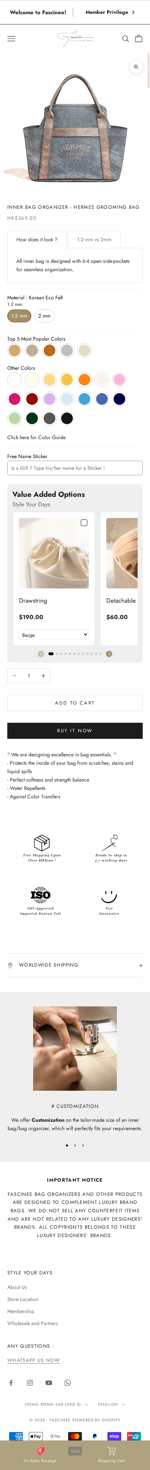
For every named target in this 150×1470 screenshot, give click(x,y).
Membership (20, 1311)
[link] (54, 553)
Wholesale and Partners (32, 1323)
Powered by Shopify (96, 1420)
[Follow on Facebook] (11, 1382)
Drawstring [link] (33, 600)
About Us (17, 1287)
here (24, 437)
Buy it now (75, 730)
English (108, 1404)
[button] (109, 654)
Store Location (22, 1299)
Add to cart (75, 702)
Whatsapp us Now (33, 1360)
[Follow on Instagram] (29, 1382)
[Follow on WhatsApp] (67, 1382)
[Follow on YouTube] (48, 1382)
